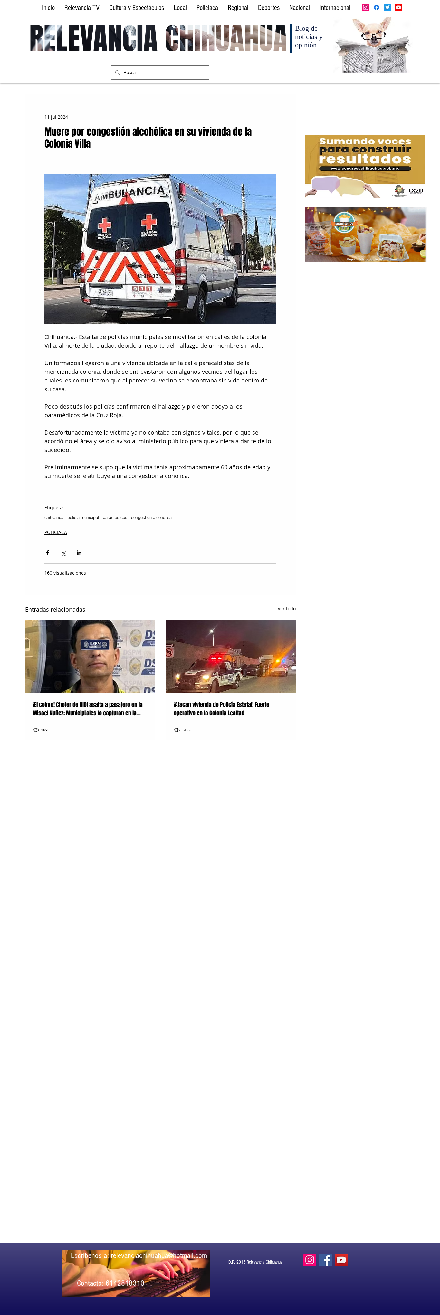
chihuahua (53, 517)
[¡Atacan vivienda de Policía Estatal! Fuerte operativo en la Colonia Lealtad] (231, 656)
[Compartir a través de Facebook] (47, 553)
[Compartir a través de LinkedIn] (79, 553)
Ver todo (287, 608)
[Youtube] (398, 7)
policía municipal (83, 517)
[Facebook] (376, 7)
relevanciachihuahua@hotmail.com (159, 1255)
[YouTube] (341, 1260)
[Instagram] (365, 7)
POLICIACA (55, 532)
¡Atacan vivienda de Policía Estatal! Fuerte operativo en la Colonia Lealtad (221, 709)
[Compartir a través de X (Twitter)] (63, 553)
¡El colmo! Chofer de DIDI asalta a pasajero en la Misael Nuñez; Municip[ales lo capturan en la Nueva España (88, 709)
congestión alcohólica (151, 517)
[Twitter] (387, 7)
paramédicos (115, 517)
